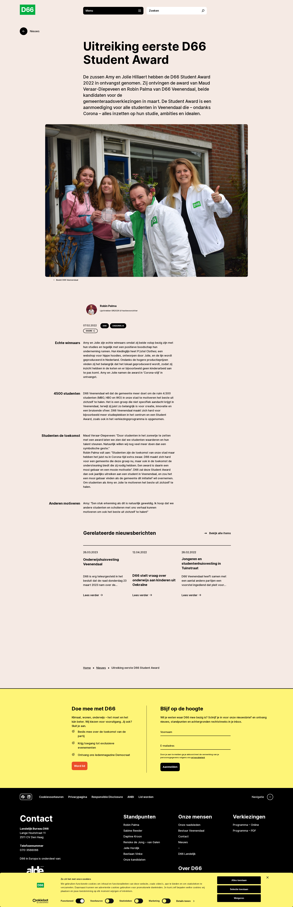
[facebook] (23, 796)
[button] (114, 10)
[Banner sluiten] (267, 877)
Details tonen (183, 901)
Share (89, 331)
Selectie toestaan (239, 889)
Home (87, 667)
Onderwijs (118, 326)
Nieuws (101, 667)
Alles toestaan (239, 880)
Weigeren (239, 898)
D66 (105, 326)
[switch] (109, 900)
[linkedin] (29, 796)
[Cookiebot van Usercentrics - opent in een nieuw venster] (40, 901)
